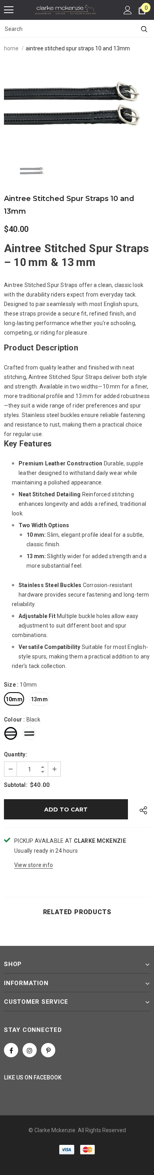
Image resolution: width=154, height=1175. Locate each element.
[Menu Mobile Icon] (8, 10)
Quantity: (15, 754)
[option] (77, 104)
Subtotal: (16, 785)
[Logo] (65, 9)
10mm (14, 699)
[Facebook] (11, 1050)
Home (11, 48)
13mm (39, 699)
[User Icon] (128, 10)
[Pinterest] (48, 1050)
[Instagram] (30, 1050)
